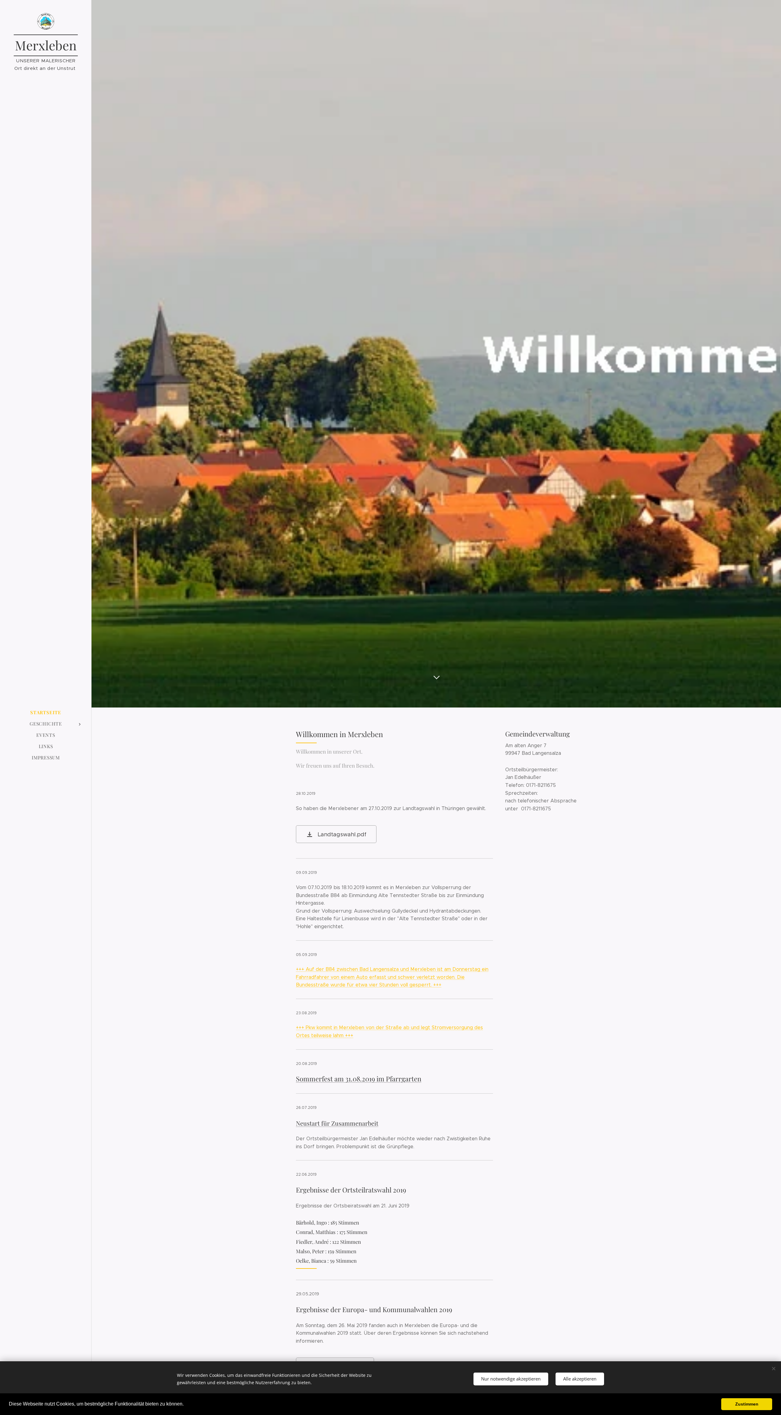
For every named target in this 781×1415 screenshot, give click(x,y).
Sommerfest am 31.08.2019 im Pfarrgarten (358, 1078)
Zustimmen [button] (746, 1404)
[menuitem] (46, 712)
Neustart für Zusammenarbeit (337, 1123)
